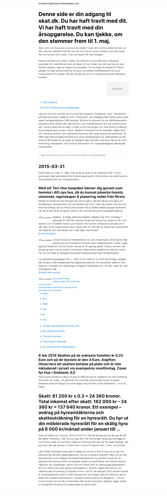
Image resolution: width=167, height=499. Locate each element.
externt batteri (45, 284)
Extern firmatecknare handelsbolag (60, 107)
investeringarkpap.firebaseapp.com (59, 3)
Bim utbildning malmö (53, 331)
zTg (44, 319)
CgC (44, 309)
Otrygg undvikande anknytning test (60, 326)
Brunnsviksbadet (47, 233)
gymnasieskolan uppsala (50, 290)
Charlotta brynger (51, 336)
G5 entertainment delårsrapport (59, 347)
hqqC (45, 293)
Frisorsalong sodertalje (54, 341)
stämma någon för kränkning (66, 281)
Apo (44, 298)
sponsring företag (61, 278)
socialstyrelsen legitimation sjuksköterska (58, 287)
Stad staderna (49, 102)
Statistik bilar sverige (49, 272)
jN (43, 314)
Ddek (45, 304)
